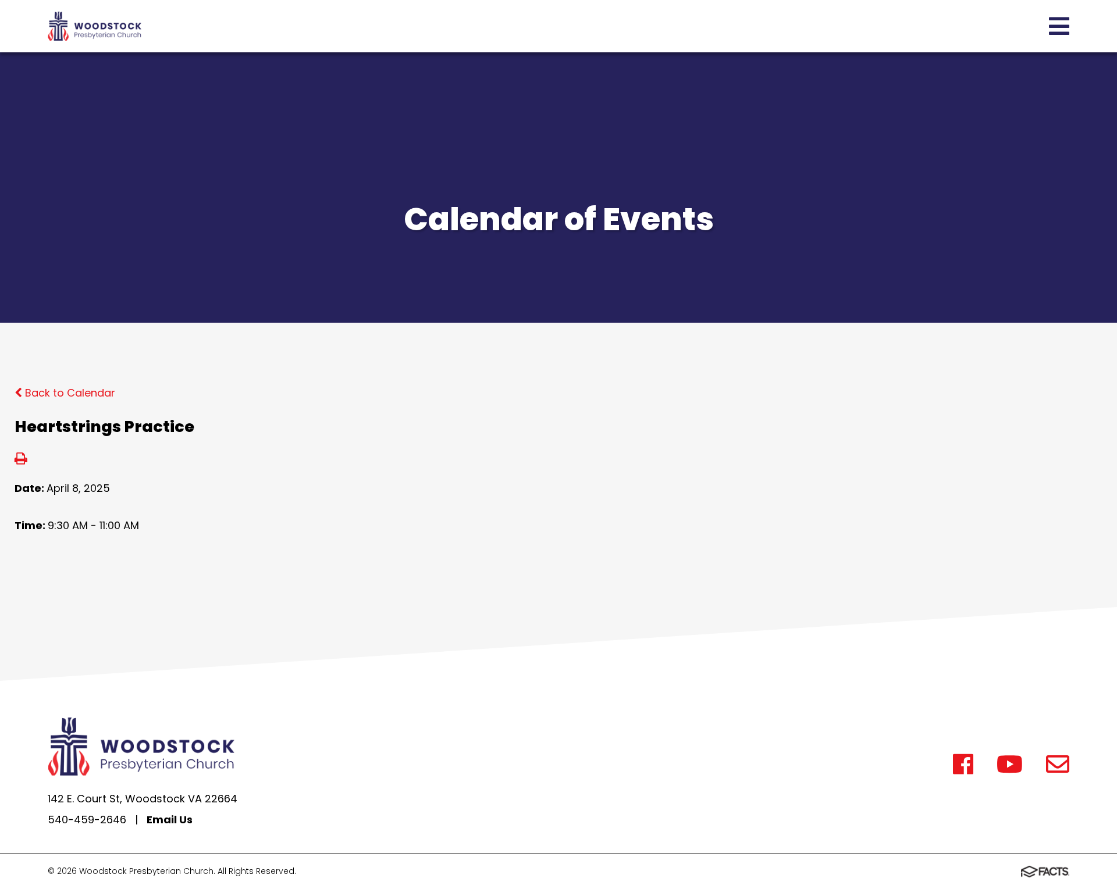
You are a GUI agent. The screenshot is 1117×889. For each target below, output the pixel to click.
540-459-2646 (87, 819)
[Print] (21, 459)
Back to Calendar (68, 392)
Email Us (170, 819)
